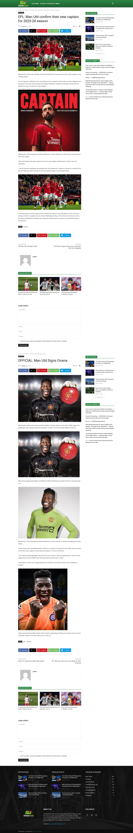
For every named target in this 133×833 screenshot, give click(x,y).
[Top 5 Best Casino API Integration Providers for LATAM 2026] (90, 20)
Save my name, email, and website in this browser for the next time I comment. (43, 341)
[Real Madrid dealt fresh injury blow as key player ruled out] (50, 284)
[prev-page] (19, 298)
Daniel (87, 77)
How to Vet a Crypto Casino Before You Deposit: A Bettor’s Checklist (104, 46)
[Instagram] (91, 815)
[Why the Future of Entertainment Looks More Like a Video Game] (90, 29)
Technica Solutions (37, 831)
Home (19, 10)
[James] (19, 26)
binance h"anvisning (91, 72)
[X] (96, 815)
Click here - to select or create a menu (45, 3)
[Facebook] (87, 815)
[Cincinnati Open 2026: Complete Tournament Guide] (90, 38)
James (23, 26)
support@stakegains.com (57, 824)
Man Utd (25, 226)
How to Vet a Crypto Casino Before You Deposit (99, 65)
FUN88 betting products (98, 77)
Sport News (25, 10)
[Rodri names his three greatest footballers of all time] (71, 284)
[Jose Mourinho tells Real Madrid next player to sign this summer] (28, 284)
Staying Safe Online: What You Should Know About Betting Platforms (100, 84)
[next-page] (22, 298)
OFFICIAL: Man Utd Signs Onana (27, 246)
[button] (112, 4)
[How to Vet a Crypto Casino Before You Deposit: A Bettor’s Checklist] (90, 47)
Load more (99, 53)
